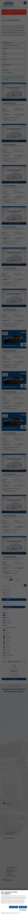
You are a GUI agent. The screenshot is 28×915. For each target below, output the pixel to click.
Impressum (17, 913)
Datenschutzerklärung (7, 913)
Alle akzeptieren (13, 907)
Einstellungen (23, 910)
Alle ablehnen (23, 907)
